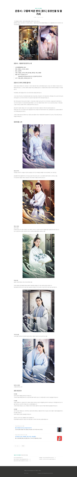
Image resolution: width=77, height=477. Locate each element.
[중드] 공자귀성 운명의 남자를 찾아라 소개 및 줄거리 (21, 460)
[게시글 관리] (19, 446)
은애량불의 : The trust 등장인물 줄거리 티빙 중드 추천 (46, 457)
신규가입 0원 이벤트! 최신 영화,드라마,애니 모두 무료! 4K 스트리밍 (29, 429)
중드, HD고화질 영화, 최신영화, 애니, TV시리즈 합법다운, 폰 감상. (28, 438)
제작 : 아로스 (26, 473)
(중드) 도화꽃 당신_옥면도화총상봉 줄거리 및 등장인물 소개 (21, 459)
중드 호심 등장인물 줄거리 (18, 457)
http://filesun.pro (18, 426)
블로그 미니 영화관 (38, 8)
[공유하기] (17, 446)
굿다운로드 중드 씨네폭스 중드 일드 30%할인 (25, 436)
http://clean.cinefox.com (20, 434)
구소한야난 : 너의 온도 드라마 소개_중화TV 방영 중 (46, 459)
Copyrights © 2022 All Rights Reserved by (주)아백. (45, 473)
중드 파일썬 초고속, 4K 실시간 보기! (23, 428)
